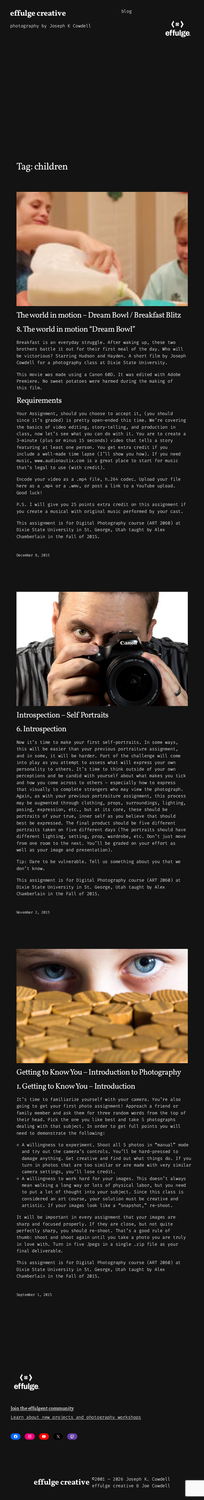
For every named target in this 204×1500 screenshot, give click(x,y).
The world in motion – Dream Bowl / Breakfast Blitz (98, 315)
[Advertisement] (102, 110)
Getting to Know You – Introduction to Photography (98, 1072)
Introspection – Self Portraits (62, 715)
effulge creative (38, 13)
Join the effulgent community (42, 1408)
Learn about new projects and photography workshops (76, 1417)
